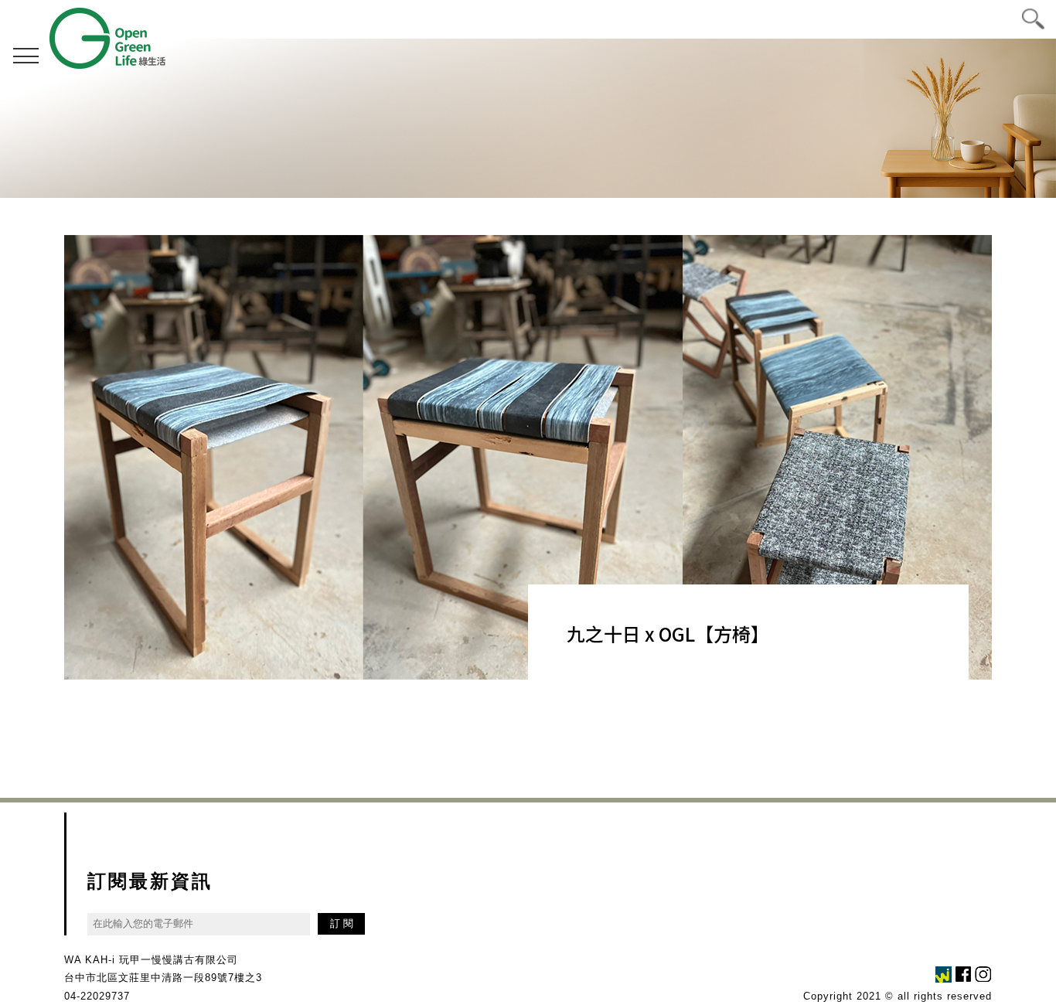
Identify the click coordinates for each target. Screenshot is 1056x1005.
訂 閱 (341, 923)
